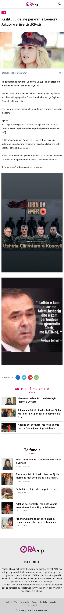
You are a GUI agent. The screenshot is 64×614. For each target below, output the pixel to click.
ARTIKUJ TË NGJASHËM (32, 389)
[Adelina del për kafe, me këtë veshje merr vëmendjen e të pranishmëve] (8, 427)
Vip (3, 12)
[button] (60, 4)
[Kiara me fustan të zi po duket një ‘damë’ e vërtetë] (8, 401)
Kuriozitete (24, 602)
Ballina (9, 602)
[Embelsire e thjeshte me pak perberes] (7, 493)
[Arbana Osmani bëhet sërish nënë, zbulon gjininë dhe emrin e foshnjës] (7, 523)
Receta (35, 602)
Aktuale (53, 602)
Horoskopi (32, 605)
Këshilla (43, 602)
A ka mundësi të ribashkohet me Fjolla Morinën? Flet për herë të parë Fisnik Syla (39, 414)
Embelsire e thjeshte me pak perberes (38, 489)
